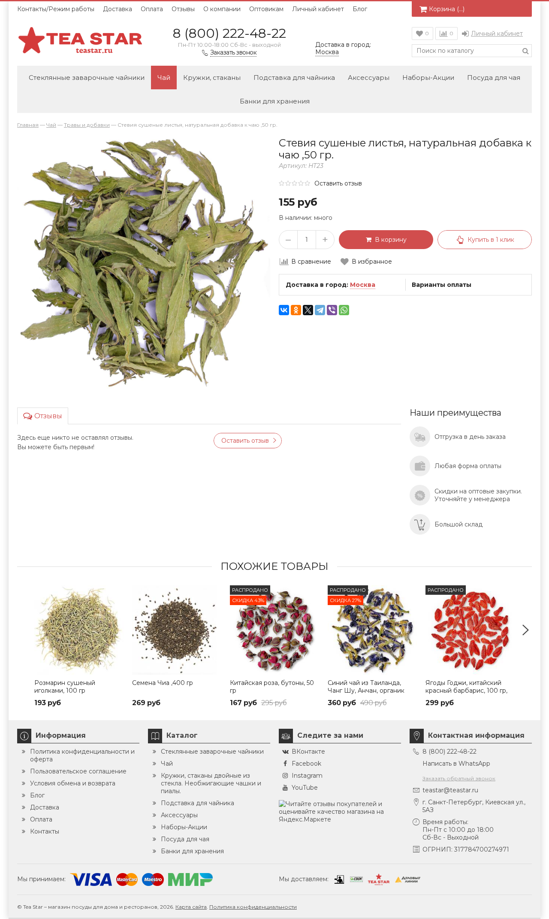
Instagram (307, 775)
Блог (360, 9)
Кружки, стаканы (212, 77)
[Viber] (332, 310)
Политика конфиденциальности (253, 907)
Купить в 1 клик (491, 239)
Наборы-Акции (428, 77)
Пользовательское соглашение (78, 771)
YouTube (305, 787)
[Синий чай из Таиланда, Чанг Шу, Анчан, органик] (372, 630)
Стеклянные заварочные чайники (87, 77)
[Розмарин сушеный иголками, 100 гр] (79, 630)
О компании (222, 9)
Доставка (117, 9)
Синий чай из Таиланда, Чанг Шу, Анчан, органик (366, 686)
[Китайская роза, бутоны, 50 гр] (274, 630)
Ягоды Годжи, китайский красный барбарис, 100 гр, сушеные (466, 690)
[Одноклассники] (296, 310)
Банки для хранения (275, 101)
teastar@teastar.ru (450, 790)
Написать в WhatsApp (456, 763)
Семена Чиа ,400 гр (162, 683)
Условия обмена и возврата (72, 783)
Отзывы (183, 9)
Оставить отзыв (338, 183)
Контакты (44, 831)
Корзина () (447, 9)
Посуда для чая (493, 77)
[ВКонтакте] (284, 310)
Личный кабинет (318, 9)
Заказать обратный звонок (458, 778)
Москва (362, 285)
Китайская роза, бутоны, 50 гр (272, 686)
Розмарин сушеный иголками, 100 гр (64, 686)
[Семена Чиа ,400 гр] (176, 630)
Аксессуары (368, 77)
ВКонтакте (308, 751)
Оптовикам (266, 9)
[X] (308, 310)
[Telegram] (320, 310)
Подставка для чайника (294, 77)
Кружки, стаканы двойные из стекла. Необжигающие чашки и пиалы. (211, 783)
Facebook (306, 763)
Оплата (152, 9)
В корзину (389, 239)
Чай (163, 77)
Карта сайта (191, 907)
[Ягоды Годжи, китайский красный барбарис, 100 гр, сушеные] (470, 630)
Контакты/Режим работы (55, 9)
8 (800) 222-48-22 (229, 33)
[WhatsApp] (344, 310)
